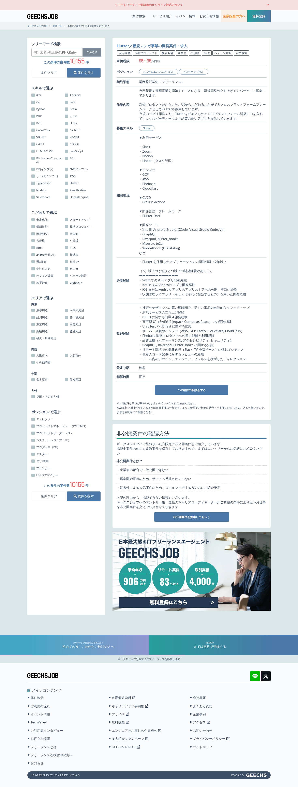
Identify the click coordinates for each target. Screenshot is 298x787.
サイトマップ (202, 747)
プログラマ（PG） (194, 71)
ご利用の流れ (40, 706)
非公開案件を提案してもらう (191, 517)
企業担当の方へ (234, 16)
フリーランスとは (44, 747)
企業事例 (199, 714)
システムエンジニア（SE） (159, 71)
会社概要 (199, 698)
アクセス (199, 722)
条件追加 (92, 52)
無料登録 (258, 16)
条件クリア (49, 72)
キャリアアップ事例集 (128, 706)
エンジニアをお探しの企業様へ (134, 730)
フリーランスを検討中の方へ (52, 755)
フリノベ (118, 714)
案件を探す (85, 72)
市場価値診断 (121, 698)
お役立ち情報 (209, 16)
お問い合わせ (202, 730)
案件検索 (138, 16)
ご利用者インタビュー (47, 730)
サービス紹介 (162, 16)
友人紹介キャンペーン (128, 738)
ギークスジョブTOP (37, 25)
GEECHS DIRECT (124, 747)
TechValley (39, 722)
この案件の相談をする (191, 390)
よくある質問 (202, 706)
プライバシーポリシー (209, 738)
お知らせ (37, 763)
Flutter (147, 128)
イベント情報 (185, 16)
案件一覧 (57, 25)
